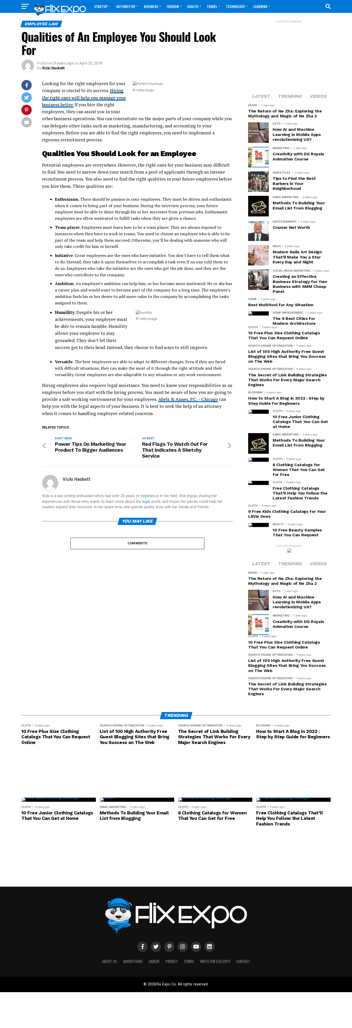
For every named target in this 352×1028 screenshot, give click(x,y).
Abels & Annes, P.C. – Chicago (188, 399)
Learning (260, 6)
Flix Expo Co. (166, 984)
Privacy (171, 961)
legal (146, 501)
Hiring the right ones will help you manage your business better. (84, 97)
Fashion (172, 6)
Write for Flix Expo (215, 961)
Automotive (125, 6)
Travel (212, 6)
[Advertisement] (289, 56)
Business (151, 6)
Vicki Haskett (53, 68)
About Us (109, 961)
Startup (101, 6)
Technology (235, 6)
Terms (189, 961)
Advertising (133, 961)
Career (154, 961)
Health (192, 6)
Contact (243, 961)
